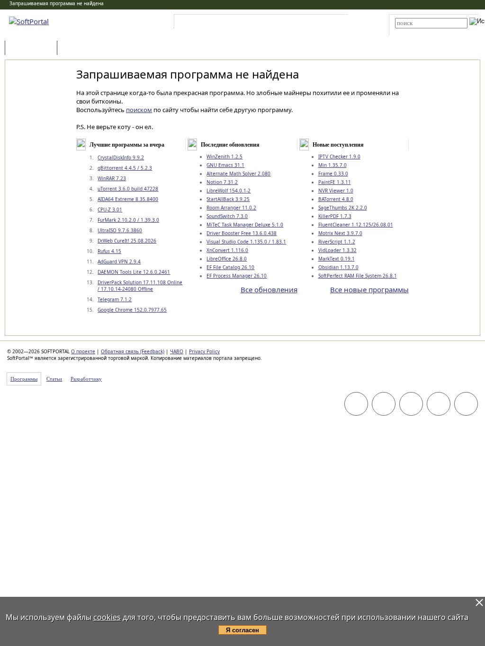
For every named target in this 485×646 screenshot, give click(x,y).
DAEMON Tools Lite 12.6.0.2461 (134, 272)
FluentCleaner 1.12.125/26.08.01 (355, 224)
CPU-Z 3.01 (110, 209)
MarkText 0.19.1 (336, 258)
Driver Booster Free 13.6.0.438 (242, 233)
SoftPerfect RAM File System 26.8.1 (357, 275)
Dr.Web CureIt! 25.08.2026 (127, 240)
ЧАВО (176, 351)
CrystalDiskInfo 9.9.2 (121, 157)
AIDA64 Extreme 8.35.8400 (128, 199)
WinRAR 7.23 (112, 178)
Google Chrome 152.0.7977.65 (132, 309)
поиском (139, 109)
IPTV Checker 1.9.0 (339, 156)
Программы (33, 48)
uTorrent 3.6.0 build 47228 (128, 188)
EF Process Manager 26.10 (237, 275)
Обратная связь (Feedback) (132, 351)
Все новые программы (369, 289)
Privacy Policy (204, 351)
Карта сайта (307, 23)
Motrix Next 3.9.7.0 (340, 233)
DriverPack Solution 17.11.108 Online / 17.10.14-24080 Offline (140, 285)
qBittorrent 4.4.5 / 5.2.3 (125, 168)
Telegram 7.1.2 (115, 299)
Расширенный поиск (421, 31)
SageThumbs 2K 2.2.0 (342, 207)
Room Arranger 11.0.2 (231, 207)
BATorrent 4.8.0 (335, 199)
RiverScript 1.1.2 (336, 241)
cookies (107, 617)
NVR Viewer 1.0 (335, 190)
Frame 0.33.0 (333, 173)
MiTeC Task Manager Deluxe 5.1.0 (245, 224)
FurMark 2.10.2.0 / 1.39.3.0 (128, 220)
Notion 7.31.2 (222, 182)
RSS (336, 23)
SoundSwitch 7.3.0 (227, 216)
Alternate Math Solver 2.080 (238, 173)
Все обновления (269, 289)
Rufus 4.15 (109, 251)
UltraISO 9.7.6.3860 (120, 230)
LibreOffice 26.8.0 (227, 258)
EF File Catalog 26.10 (230, 267)
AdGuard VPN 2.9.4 (119, 261)
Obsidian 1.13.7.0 (338, 267)
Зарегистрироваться (258, 23)
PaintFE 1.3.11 (334, 182)
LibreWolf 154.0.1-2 (229, 190)
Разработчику (86, 379)
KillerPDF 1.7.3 (334, 216)
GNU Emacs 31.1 (225, 165)
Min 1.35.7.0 (332, 165)
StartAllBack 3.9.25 (228, 199)
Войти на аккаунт (205, 23)
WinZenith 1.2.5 (224, 156)
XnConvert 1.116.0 (227, 250)
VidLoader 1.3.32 (337, 250)
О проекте (83, 351)
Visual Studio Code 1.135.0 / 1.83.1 (246, 241)
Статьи (80, 48)
